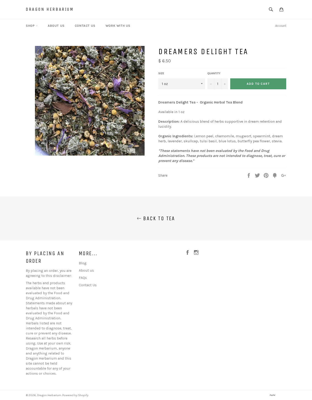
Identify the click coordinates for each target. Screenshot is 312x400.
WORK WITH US (118, 26)
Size (161, 73)
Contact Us (88, 285)
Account (280, 25)
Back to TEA (158, 218)
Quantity (213, 73)
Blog (83, 263)
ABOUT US (56, 26)
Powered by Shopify (75, 395)
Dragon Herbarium (50, 9)
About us (86, 270)
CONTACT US (85, 26)
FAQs (83, 277)
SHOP (31, 26)
